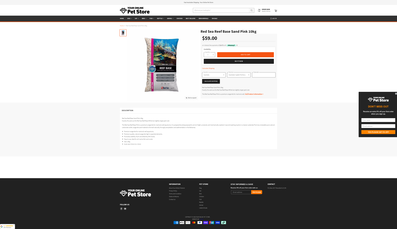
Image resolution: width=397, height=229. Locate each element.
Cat (136, 18)
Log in (274, 18)
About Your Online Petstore (177, 188)
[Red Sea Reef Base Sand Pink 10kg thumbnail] (123, 33)
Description (127, 110)
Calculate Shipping (208, 68)
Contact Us (172, 199)
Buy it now (239, 61)
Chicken (179, 18)
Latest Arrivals (203, 208)
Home (122, 18)
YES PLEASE (256, 192)
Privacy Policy (173, 191)
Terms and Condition (175, 194)
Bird (143, 18)
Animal (169, 18)
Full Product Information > (254, 94)
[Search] (251, 10)
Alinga (201, 219)
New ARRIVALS (203, 18)
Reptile (160, 18)
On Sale (214, 18)
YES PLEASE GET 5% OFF (377, 132)
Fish (151, 18)
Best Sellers (190, 18)
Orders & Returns (174, 197)
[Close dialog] (395, 94)
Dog (129, 18)
